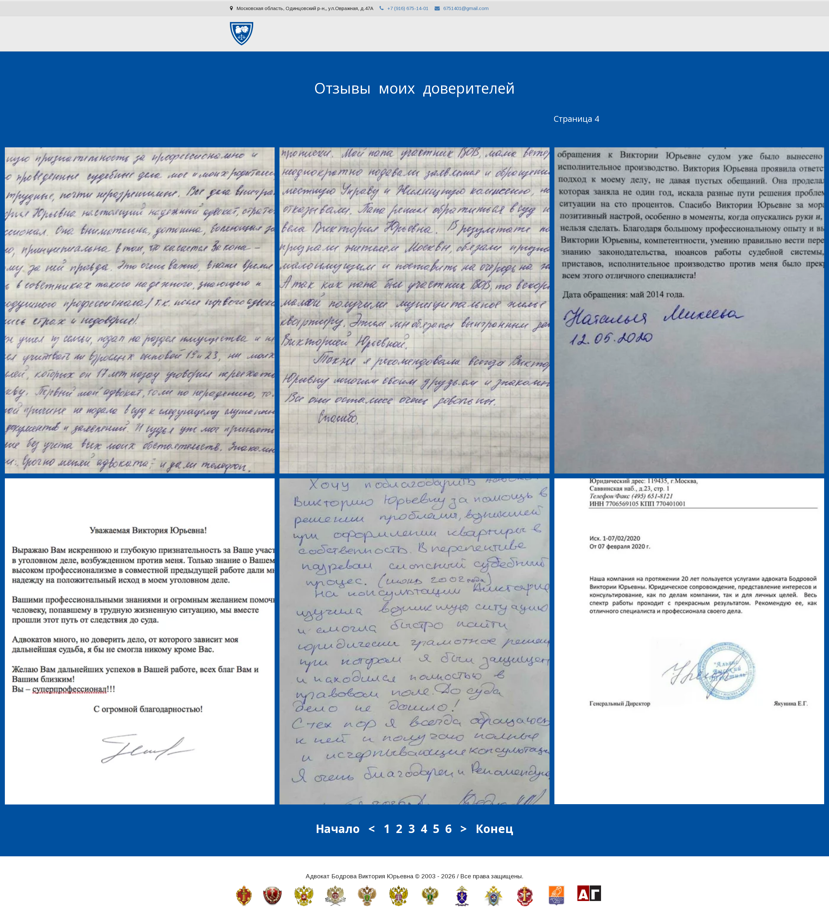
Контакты (570, 33)
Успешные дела (384, 33)
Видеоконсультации (438, 33)
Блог (509, 33)
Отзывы (482, 33)
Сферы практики (335, 33)
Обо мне (294, 33)
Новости (537, 33)
